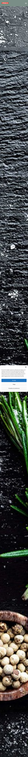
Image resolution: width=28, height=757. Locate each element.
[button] (26, 367)
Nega (14, 384)
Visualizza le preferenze (14, 388)
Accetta (14, 380)
